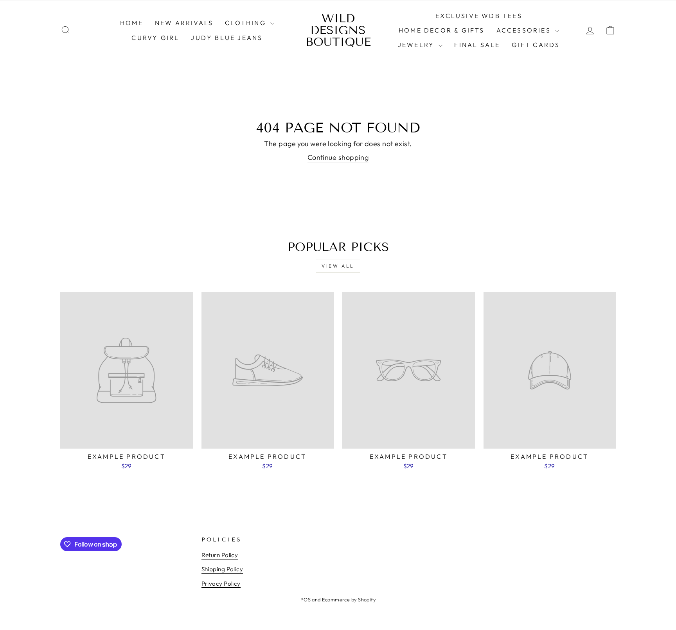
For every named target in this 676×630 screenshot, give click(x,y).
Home (131, 23)
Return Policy (219, 555)
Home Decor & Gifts (442, 30)
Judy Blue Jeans (226, 38)
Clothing (246, 23)
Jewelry (417, 45)
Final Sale (477, 45)
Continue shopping (338, 157)
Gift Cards (536, 45)
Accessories (524, 30)
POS (305, 599)
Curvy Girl (155, 38)
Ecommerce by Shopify (349, 599)
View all (338, 266)
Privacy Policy (221, 583)
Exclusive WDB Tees (478, 16)
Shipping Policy (222, 569)
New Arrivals (184, 23)
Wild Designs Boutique (338, 30)
